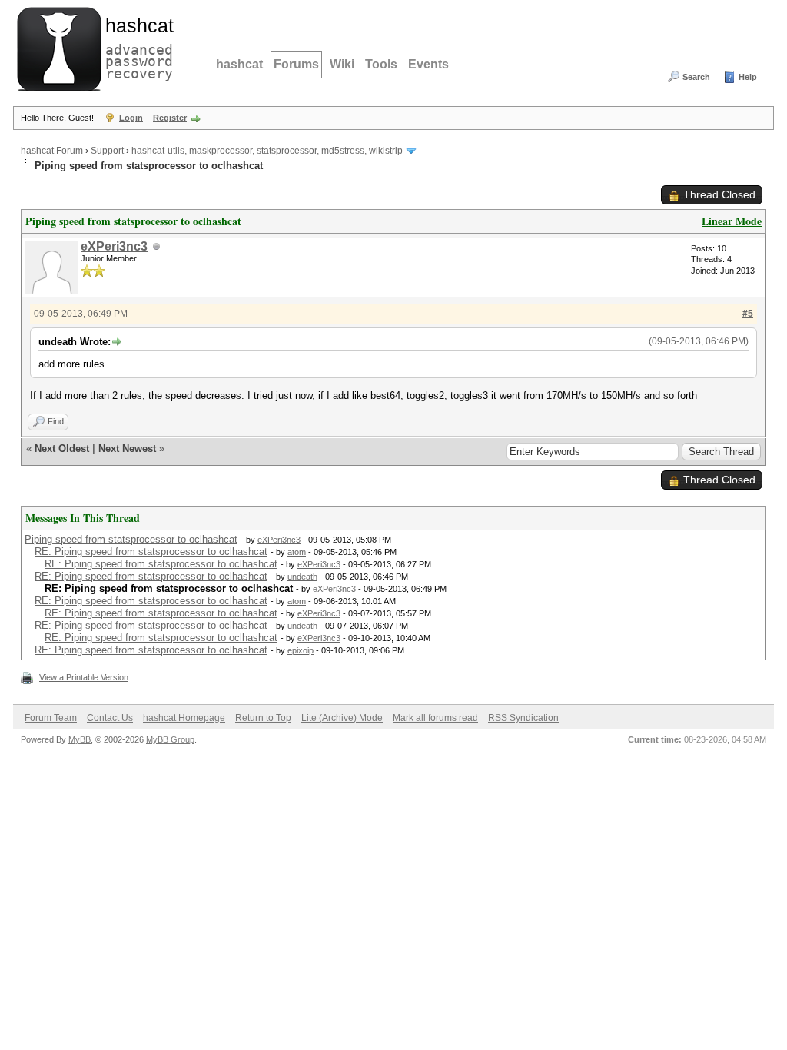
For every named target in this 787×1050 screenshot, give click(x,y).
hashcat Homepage (184, 718)
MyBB (79, 739)
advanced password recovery (136, 47)
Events (428, 64)
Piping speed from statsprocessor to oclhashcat (131, 539)
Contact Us (110, 718)
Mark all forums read (435, 718)
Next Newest (127, 448)
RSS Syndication (523, 718)
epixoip (300, 650)
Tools (381, 64)
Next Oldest (62, 448)
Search (696, 76)
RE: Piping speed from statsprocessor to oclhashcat (151, 551)
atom (296, 552)
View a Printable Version (83, 677)
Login (131, 117)
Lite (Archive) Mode (342, 718)
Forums (296, 64)
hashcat (239, 64)
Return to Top (263, 718)
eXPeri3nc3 (114, 246)
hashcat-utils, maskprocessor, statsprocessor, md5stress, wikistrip (267, 150)
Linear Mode (732, 221)
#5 (747, 313)
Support (107, 150)
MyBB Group (170, 739)
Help (748, 76)
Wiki (342, 64)
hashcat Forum (52, 150)
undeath (302, 576)
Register (170, 117)
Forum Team (51, 718)
